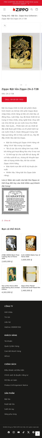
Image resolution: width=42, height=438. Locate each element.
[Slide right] (26, 85)
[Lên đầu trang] (37, 433)
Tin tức (7, 317)
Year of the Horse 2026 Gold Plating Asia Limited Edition (11, 287)
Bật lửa (14, 16)
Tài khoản (8, 341)
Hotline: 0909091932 (12, 327)
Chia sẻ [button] (7, 220)
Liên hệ (7, 322)
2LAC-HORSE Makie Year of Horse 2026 (30, 256)
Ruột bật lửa (9, 404)
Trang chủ (6, 16)
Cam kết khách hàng (12, 351)
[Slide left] (16, 85)
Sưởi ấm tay (9, 409)
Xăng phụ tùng (10, 414)
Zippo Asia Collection (28, 16)
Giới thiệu (8, 312)
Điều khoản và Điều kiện (14, 370)
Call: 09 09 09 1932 (14, 99)
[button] (4, 9)
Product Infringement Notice (16, 385)
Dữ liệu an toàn (10, 380)
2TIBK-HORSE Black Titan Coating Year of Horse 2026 (10, 256)
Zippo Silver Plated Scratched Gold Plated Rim (30, 286)
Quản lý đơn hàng (11, 346)
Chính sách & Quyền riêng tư (16, 375)
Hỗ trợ (7, 356)
